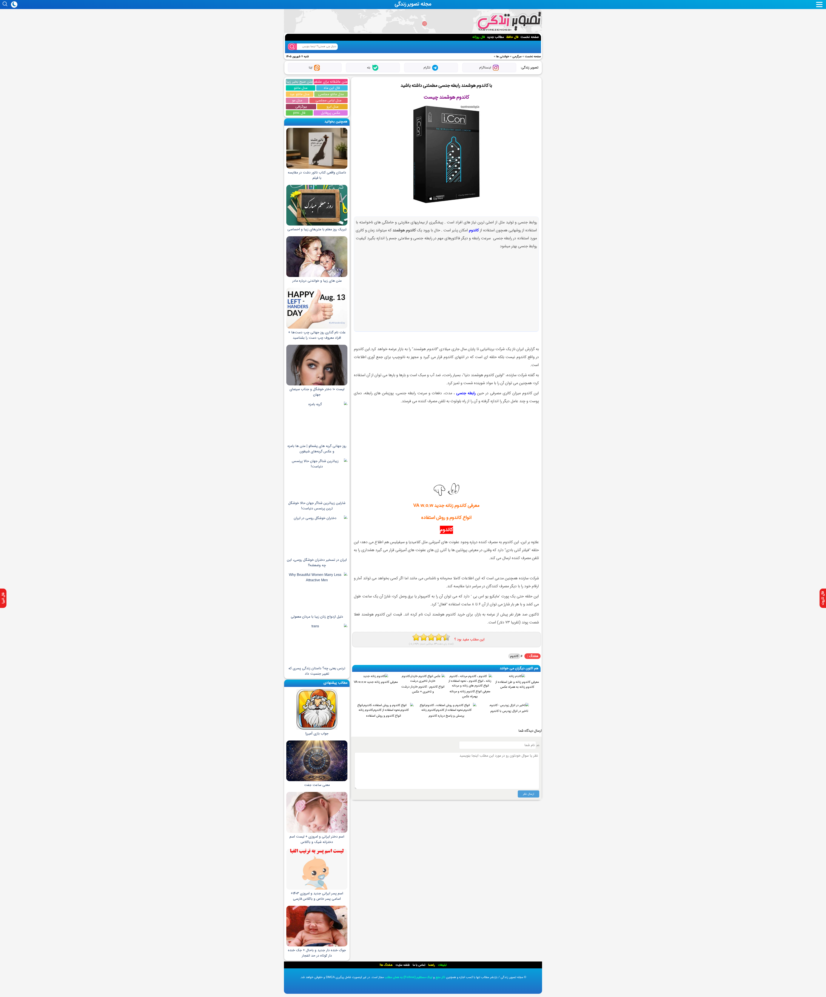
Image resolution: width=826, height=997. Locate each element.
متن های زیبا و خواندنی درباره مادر (317, 280)
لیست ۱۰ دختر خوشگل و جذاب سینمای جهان (317, 391)
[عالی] (446, 637)
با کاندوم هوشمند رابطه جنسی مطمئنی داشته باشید (446, 85)
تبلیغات (442, 965)
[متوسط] (423, 637)
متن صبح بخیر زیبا (299, 81)
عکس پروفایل (330, 113)
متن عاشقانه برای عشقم (330, 81)
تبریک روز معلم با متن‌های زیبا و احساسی (317, 229)
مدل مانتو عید (299, 94)
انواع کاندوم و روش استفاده (446, 517)
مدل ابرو (332, 106)
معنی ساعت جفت (317, 785)
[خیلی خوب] (438, 637)
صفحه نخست (530, 37)
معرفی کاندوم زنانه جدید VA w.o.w (446, 505)
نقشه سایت (403, 965)
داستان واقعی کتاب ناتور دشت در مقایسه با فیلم (317, 175)
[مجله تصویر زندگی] (509, 21)
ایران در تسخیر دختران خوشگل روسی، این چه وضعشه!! (317, 562)
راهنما (431, 965)
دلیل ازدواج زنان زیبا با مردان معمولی (317, 616)
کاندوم (474, 230)
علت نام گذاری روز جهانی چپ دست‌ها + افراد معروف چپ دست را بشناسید (317, 335)
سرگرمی (517, 56)
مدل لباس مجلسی (328, 100)
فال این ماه (332, 88)
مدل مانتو (300, 88)
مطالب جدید (495, 37)
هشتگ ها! (386, 965)
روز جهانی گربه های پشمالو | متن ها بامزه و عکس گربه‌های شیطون (317, 448)
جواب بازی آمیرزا (316, 733)
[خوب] (431, 637)
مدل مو (297, 100)
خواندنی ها (502, 56)
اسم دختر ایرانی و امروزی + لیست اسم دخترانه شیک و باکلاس (317, 839)
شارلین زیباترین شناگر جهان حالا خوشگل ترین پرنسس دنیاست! (316, 505)
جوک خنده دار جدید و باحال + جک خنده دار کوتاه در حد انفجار (317, 953)
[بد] (416, 637)
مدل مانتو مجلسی (331, 94)
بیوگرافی (301, 106)
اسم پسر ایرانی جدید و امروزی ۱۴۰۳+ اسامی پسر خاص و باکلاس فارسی (317, 896)
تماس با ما (419, 965)
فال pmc (299, 113)
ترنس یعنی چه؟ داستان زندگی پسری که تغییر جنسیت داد (316, 671)
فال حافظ (512, 37)
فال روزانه (478, 37)
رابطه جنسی (466, 393)
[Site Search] (292, 46)
